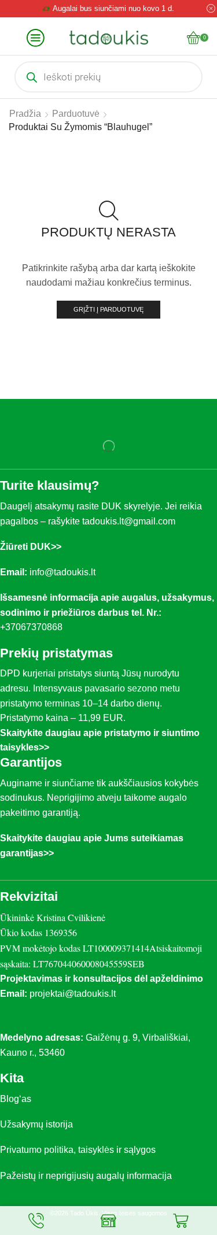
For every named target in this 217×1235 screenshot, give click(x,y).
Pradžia (25, 114)
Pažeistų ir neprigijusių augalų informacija (86, 1176)
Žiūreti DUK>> (30, 547)
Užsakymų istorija (36, 1124)
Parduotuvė (76, 114)
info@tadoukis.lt (62, 572)
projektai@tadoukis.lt (73, 994)
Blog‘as (15, 1099)
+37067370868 (33, 627)
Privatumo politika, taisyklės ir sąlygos (78, 1150)
